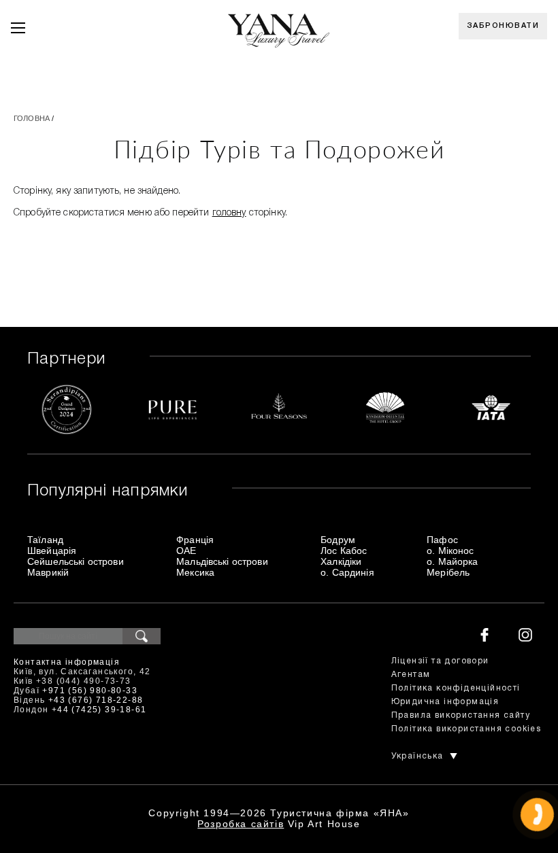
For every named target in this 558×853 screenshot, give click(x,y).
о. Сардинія (347, 572)
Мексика (195, 572)
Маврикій (48, 572)
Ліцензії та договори (440, 661)
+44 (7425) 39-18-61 (99, 709)
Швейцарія (51, 550)
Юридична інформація (445, 702)
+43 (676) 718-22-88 (96, 700)
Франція (195, 539)
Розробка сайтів (240, 823)
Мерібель (448, 572)
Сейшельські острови (75, 561)
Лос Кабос (344, 550)
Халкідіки (341, 561)
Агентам (411, 674)
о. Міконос (450, 550)
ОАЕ (186, 550)
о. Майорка (452, 561)
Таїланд (45, 539)
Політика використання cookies (466, 729)
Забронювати (503, 25)
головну (229, 213)
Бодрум (338, 539)
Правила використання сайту (460, 715)
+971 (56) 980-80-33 (89, 690)
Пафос (442, 539)
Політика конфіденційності (456, 688)
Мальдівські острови (222, 561)
